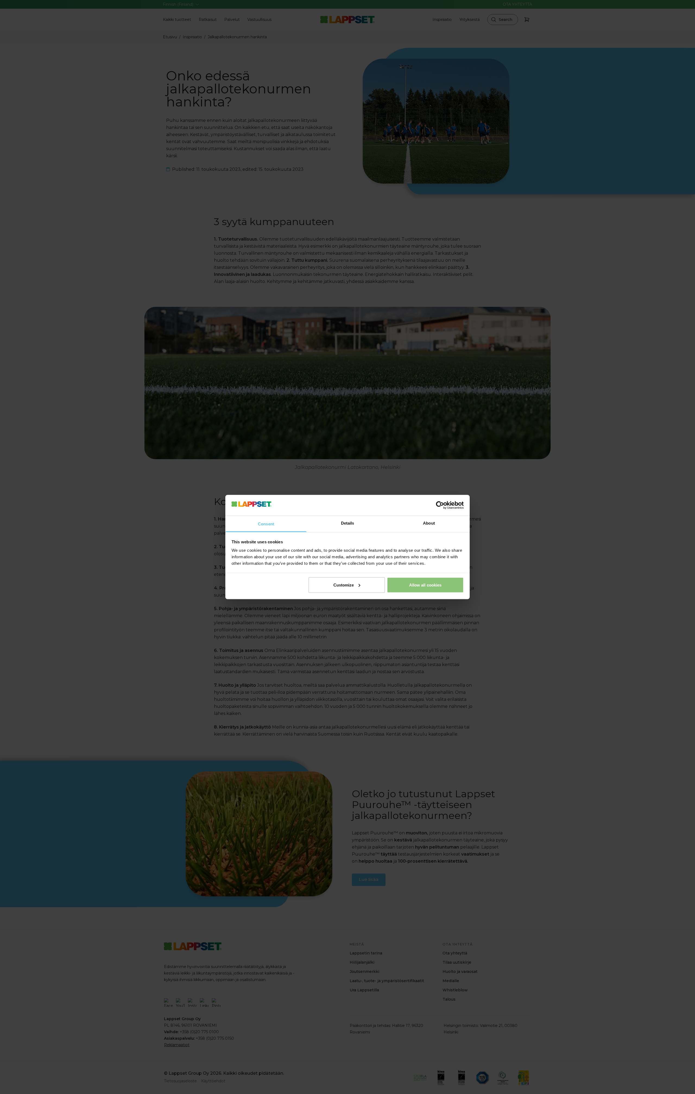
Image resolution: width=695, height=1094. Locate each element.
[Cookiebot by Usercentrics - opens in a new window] (440, 505)
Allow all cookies (425, 584)
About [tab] (429, 523)
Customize (343, 584)
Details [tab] (347, 523)
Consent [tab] (266, 524)
